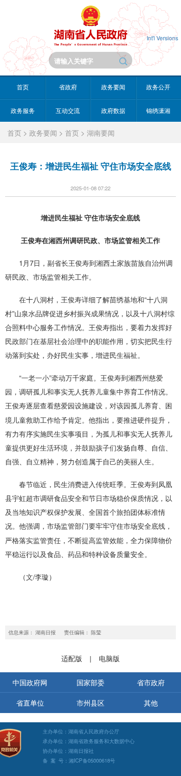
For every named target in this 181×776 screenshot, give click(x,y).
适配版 (71, 658)
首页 (23, 87)
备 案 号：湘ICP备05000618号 (79, 760)
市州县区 (90, 702)
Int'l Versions (162, 38)
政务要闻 (113, 87)
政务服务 (23, 110)
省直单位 (30, 702)
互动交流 (68, 110)
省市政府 (151, 682)
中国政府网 (30, 682)
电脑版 (109, 658)
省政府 (68, 87)
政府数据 (113, 110)
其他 (151, 702)
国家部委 (90, 682)
